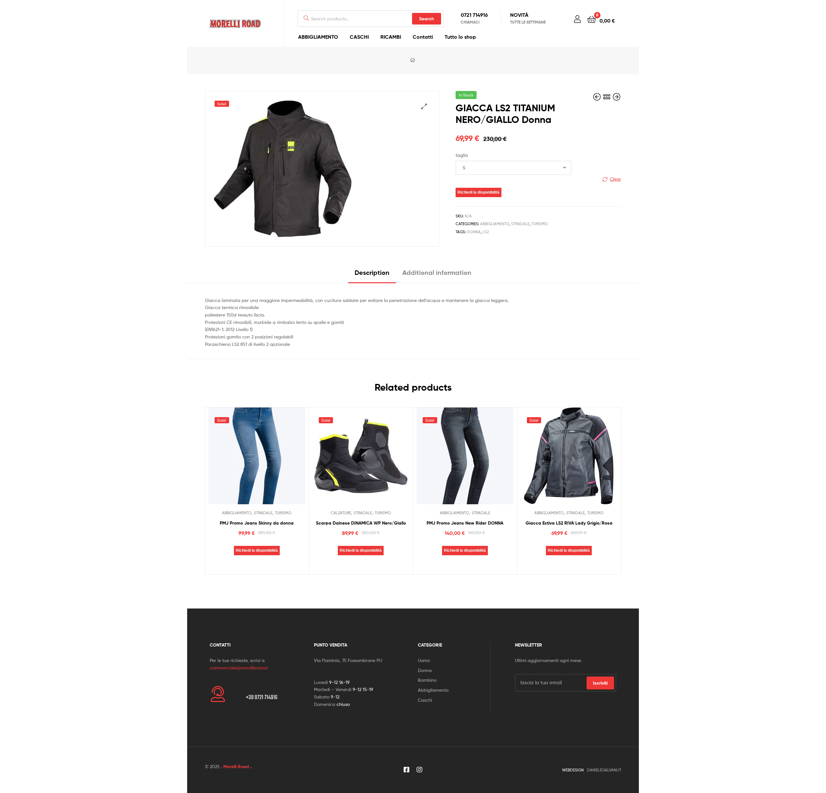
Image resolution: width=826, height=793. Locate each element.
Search (426, 19)
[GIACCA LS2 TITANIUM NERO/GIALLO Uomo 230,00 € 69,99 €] (597, 97)
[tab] (372, 275)
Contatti (423, 37)
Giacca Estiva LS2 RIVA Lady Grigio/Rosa (569, 523)
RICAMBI (390, 37)
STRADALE (520, 223)
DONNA (474, 231)
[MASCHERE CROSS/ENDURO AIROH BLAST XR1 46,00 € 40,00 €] (616, 97)
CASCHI (359, 37)
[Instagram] (419, 770)
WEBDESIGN (573, 770)
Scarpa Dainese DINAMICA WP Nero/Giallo (361, 523)
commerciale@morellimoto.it (239, 667)
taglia (462, 155)
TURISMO (539, 223)
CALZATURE (341, 512)
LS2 (486, 231)
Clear (615, 179)
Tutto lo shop (460, 37)
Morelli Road (236, 766)
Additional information (436, 272)
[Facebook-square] (406, 770)
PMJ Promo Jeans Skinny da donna (257, 523)
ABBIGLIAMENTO (318, 37)
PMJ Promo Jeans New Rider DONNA (465, 523)
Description (372, 272)
